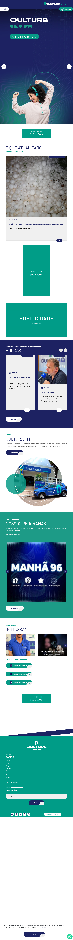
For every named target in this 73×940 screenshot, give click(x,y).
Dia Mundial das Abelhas (22, 424)
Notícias (8, 898)
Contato (8, 900)
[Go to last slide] (3, 66)
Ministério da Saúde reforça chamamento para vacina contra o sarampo (35, 224)
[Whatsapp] (70, 936)
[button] (66, 9)
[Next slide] (69, 66)
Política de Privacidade (13, 905)
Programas (9, 889)
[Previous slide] (7, 694)
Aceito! (34, 934)
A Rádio (8, 884)
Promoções (9, 894)
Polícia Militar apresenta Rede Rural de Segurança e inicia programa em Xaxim (39, 517)
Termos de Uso (46, 927)
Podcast (8, 891)
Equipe (8, 886)
